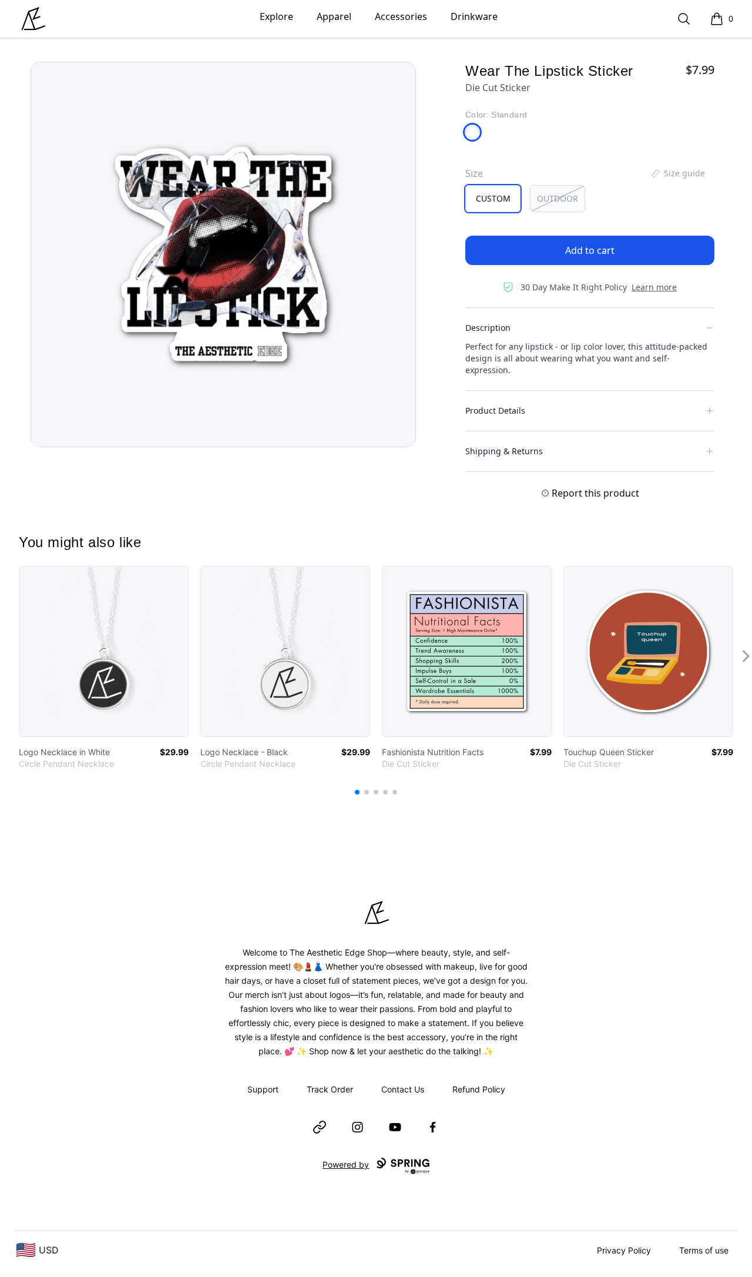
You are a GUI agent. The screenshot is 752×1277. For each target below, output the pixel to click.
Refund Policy (478, 1089)
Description (488, 327)
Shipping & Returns (504, 451)
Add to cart (590, 250)
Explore (276, 16)
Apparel (334, 16)
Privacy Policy (624, 1250)
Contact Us (402, 1089)
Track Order (330, 1089)
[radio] (493, 198)
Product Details (495, 410)
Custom (493, 198)
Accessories (401, 16)
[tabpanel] (223, 254)
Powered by (346, 1164)
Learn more (654, 287)
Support (262, 1089)
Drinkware (474, 16)
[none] (677, 173)
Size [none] (474, 173)
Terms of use (703, 1250)
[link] (103, 651)
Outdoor (557, 198)
